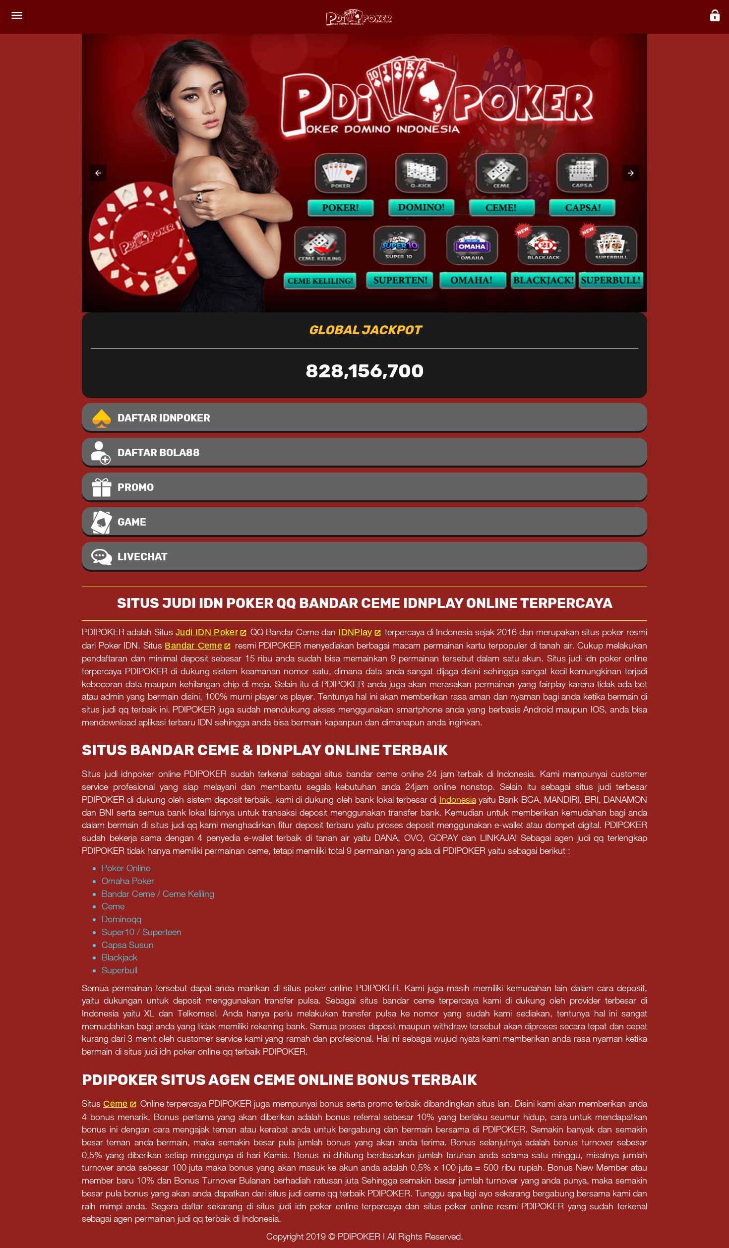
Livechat (143, 557)
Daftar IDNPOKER (164, 418)
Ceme (115, 1104)
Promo (136, 487)
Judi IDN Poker (207, 632)
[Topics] (16, 16)
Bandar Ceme (193, 646)
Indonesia (457, 799)
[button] (98, 173)
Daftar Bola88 (159, 453)
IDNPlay (355, 632)
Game (132, 522)
